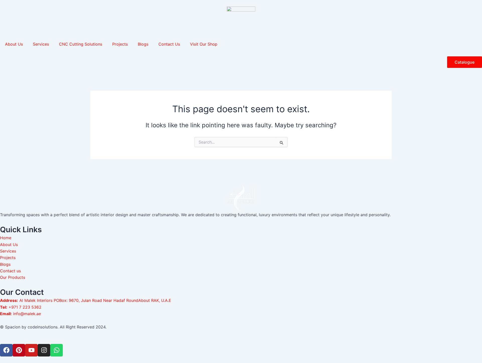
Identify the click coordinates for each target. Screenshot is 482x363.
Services (41, 44)
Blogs (143, 44)
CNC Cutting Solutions (80, 44)
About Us (14, 44)
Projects (120, 44)
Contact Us (169, 44)
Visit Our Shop (203, 44)
